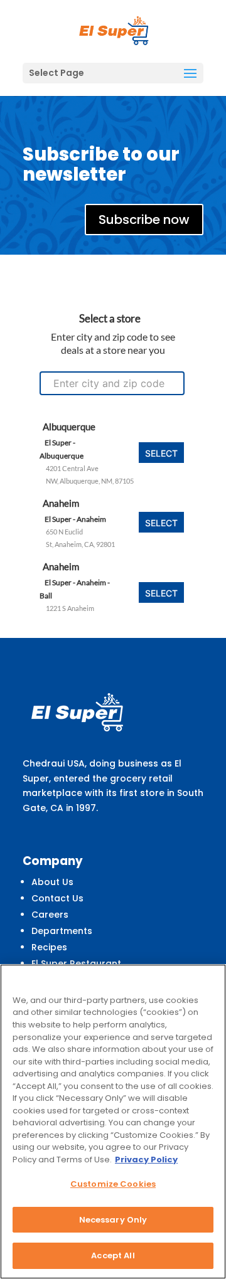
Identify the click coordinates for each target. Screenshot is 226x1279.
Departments (61, 931)
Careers (49, 914)
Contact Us (57, 898)
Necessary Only (113, 1220)
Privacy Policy (146, 1159)
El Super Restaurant (76, 963)
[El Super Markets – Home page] (114, 30)
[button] (190, 74)
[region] (113, 1121)
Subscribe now (144, 219)
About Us (52, 882)
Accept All (112, 1255)
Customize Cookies (113, 1184)
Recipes (49, 947)
